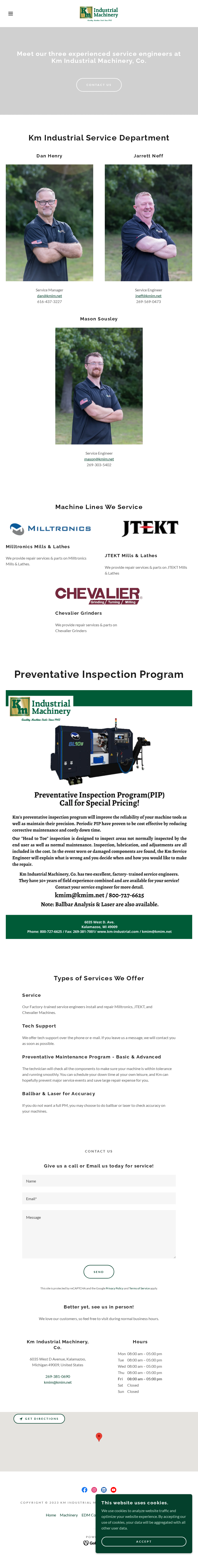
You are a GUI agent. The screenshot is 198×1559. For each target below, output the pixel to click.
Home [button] (51, 1515)
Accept (144, 1542)
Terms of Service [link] (139, 1288)
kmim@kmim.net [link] (58, 1382)
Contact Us (99, 85)
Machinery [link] (69, 1515)
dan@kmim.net (49, 295)
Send (99, 1272)
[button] (10, 13)
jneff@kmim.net (148, 295)
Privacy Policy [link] (114, 1288)
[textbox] (99, 1181)
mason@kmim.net (99, 459)
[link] (99, 13)
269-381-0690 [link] (57, 1376)
